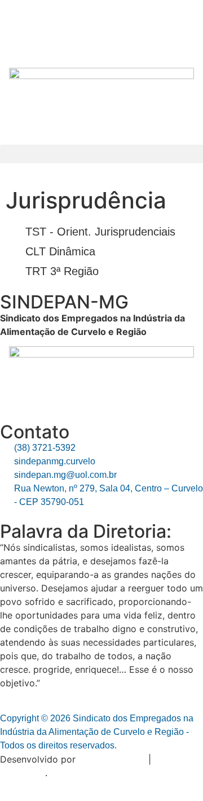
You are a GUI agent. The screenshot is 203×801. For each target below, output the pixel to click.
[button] (101, 154)
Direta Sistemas (111, 759)
